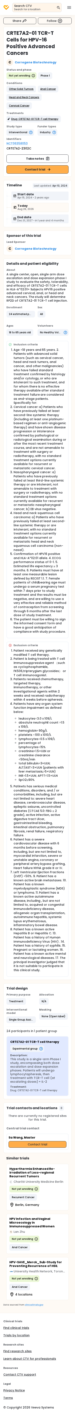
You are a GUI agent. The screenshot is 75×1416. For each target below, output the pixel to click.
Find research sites (17, 1351)
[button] (21, 89)
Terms (8, 1398)
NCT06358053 (17, 143)
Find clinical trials (16, 1328)
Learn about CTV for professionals (29, 1359)
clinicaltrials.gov (34, 1304)
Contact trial (35, 169)
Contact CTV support (19, 1374)
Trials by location (16, 1335)
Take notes (35, 159)
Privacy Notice (14, 1390)
